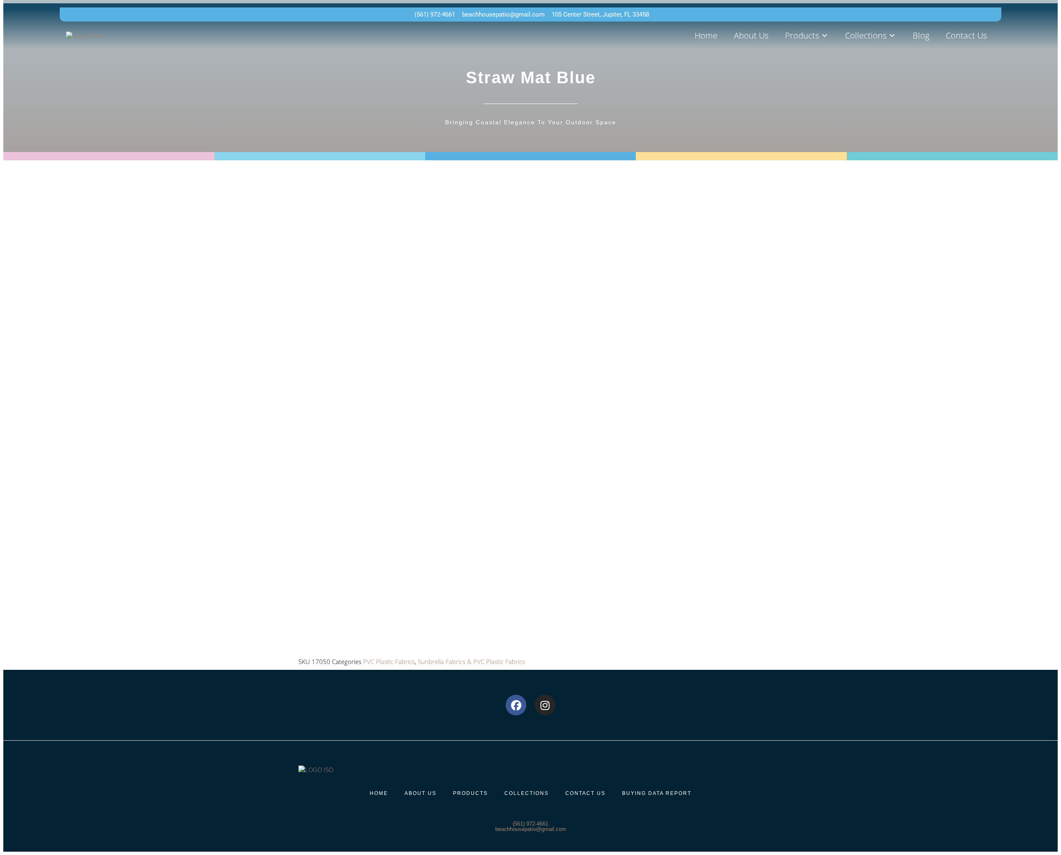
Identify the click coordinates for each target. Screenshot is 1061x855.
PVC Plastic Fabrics (389, 661)
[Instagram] (545, 705)
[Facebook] (516, 705)
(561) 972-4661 (530, 824)
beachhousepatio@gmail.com (530, 829)
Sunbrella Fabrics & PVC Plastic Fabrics (471, 661)
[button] (807, 35)
